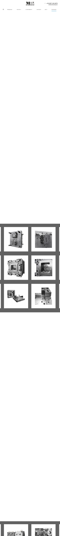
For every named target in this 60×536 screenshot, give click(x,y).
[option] (30, 268)
